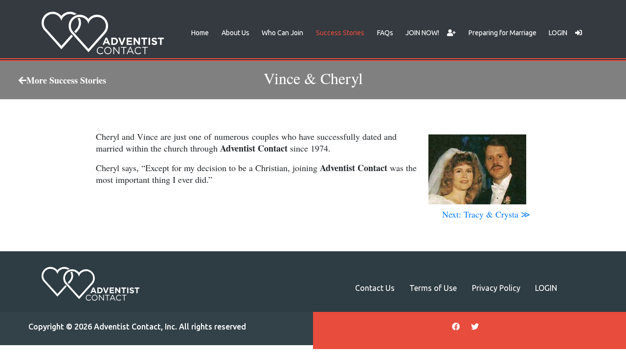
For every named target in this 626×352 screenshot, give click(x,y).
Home (200, 33)
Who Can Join (282, 33)
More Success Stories (66, 80)
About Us (235, 33)
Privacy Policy (496, 288)
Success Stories (340, 33)
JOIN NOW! (422, 33)
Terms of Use (433, 288)
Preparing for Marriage (503, 33)
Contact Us (375, 288)
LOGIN (558, 33)
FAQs (385, 33)
